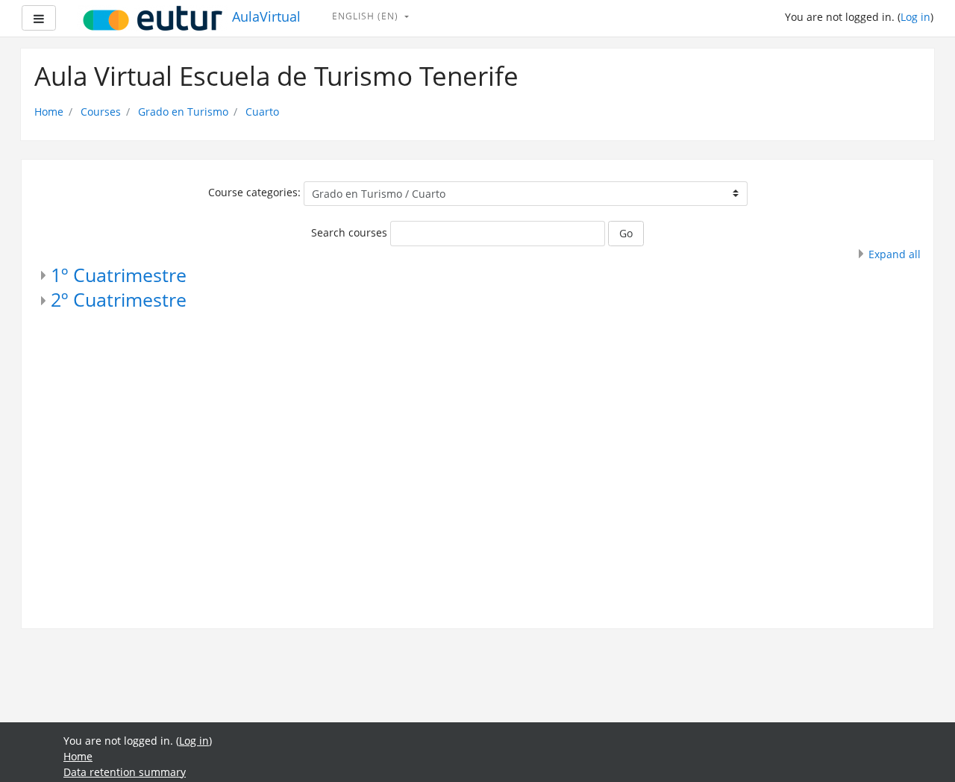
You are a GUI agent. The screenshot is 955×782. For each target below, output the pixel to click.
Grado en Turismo (183, 111)
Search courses (349, 232)
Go (626, 233)
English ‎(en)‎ (366, 16)
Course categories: (254, 192)
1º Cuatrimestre (119, 275)
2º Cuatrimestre (119, 299)
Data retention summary (124, 772)
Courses (101, 111)
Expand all (894, 254)
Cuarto (262, 111)
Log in (915, 17)
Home (48, 111)
